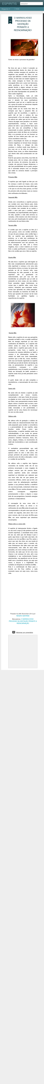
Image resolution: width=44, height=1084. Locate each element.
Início (17, 9)
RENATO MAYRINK (22, 616)
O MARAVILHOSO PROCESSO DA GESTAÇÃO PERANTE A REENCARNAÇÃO (23, 621)
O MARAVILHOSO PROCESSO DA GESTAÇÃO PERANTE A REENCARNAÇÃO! (23, 24)
